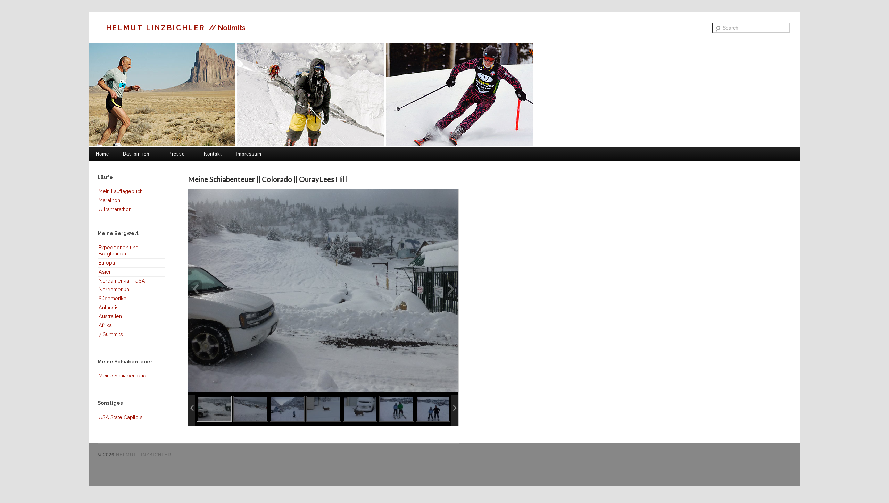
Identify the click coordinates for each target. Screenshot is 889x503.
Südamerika (112, 298)
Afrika (105, 325)
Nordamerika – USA (122, 281)
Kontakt (213, 154)
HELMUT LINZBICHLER (157, 28)
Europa (107, 263)
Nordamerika (114, 289)
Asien (105, 272)
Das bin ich (136, 154)
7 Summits (111, 334)
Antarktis (109, 307)
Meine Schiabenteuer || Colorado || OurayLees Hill (267, 179)
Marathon (109, 200)
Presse (176, 154)
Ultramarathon (115, 209)
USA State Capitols (121, 417)
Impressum (248, 154)
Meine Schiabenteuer (123, 375)
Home (102, 154)
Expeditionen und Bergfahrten (119, 250)
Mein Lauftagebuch (121, 191)
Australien (110, 316)
